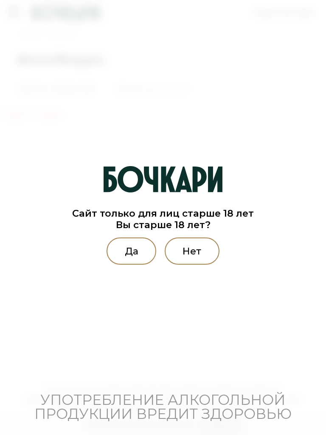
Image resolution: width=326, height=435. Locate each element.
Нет (192, 251)
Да (131, 251)
